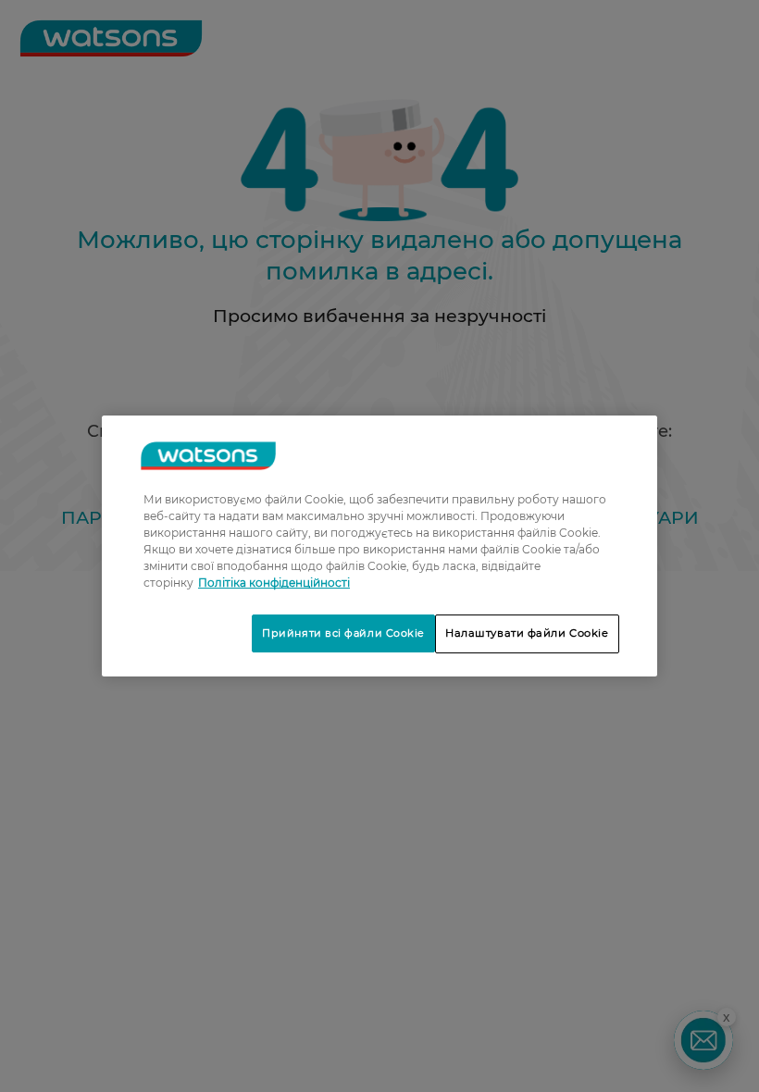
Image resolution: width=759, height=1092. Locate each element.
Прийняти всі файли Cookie (343, 633)
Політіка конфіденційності (274, 582)
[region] (379, 546)
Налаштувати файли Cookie (527, 633)
